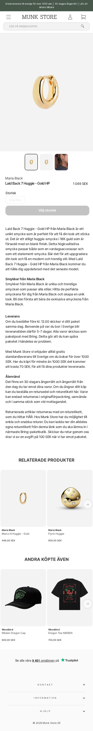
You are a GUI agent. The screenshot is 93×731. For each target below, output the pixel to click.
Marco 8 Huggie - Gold (15, 533)
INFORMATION (45, 698)
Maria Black (14, 178)
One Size (15, 200)
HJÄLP (45, 711)
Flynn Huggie (56, 533)
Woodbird (7, 629)
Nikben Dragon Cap (14, 633)
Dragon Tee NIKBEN (60, 633)
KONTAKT (45, 684)
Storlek (10, 193)
